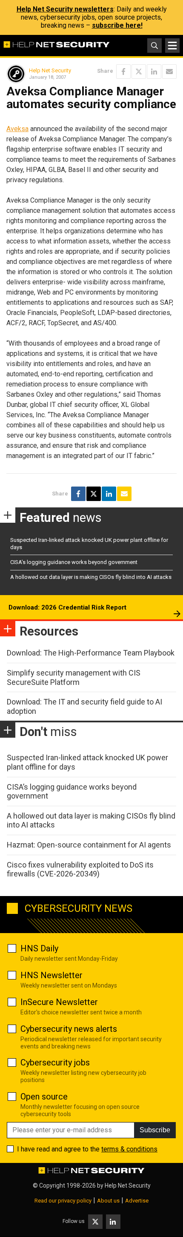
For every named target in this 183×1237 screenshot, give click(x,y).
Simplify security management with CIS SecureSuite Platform (73, 677)
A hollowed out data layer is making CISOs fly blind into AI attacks (91, 577)
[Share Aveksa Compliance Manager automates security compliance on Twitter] (139, 71)
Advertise (137, 1200)
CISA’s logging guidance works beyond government (73, 562)
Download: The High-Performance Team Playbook (90, 652)
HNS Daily (39, 948)
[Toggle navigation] (172, 45)
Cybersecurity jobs (55, 1062)
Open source (44, 1096)
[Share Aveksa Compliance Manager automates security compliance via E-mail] (169, 71)
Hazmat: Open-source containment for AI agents (89, 844)
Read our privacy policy (63, 1200)
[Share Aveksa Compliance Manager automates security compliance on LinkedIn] (154, 71)
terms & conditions (129, 1149)
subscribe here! (117, 25)
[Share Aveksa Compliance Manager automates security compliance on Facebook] (123, 71)
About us (108, 1200)
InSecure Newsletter (59, 1002)
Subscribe (155, 1130)
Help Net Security (50, 70)
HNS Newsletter (51, 975)
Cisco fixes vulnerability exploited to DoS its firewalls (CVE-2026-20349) (80, 869)
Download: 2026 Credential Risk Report (67, 607)
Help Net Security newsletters (65, 9)
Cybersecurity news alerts (68, 1029)
